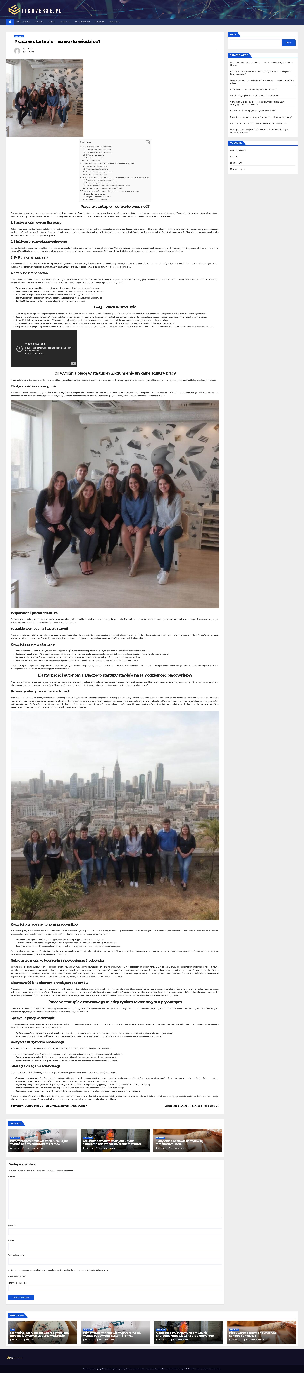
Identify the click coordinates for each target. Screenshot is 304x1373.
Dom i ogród (23, 22)
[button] (146, 142)
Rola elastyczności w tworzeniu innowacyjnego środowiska (108, 185)
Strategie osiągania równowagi (97, 199)
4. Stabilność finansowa (95, 158)
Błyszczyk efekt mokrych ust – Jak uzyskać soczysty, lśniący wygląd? (50, 1106)
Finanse (39, 22)
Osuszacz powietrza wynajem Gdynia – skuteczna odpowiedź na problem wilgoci (112, 1142)
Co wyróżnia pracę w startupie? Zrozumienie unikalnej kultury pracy (108, 163)
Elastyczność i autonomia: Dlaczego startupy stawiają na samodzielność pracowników (115, 177)
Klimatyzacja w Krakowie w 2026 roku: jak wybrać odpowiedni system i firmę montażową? (39, 1144)
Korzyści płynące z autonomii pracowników (102, 183)
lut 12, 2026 (163, 1340)
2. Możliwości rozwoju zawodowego (99, 152)
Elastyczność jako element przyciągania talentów (104, 188)
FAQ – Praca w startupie (91, 161)
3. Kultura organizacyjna (95, 155)
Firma (52, 22)
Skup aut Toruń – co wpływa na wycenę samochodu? (253, 111)
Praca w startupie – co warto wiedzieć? (97, 147)
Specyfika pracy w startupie (96, 194)
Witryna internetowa (16, 1255)
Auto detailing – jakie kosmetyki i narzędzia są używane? (255, 96)
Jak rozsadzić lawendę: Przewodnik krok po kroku (191, 1106)
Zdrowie (99, 22)
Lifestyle (65, 22)
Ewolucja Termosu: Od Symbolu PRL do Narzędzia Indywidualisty (258, 123)
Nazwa (11, 1226)
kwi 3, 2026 (90, 1340)
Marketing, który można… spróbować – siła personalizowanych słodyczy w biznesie (39, 1334)
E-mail (11, 1240)
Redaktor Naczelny (33, 1148)
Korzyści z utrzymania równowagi (98, 197)
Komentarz (13, 1176)
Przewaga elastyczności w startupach (100, 180)
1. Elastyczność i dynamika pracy (98, 149)
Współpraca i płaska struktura (97, 169)
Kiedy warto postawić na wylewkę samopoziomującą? (179, 1142)
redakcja (29, 49)
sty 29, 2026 (236, 1340)
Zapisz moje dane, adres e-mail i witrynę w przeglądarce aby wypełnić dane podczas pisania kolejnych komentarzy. (59, 1270)
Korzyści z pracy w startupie (96, 174)
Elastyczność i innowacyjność (97, 166)
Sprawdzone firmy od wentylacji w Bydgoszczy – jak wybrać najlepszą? (261, 117)
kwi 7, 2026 (16, 1340)
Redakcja (115, 22)
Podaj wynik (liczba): (17, 1276)
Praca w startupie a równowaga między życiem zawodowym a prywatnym (110, 191)
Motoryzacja (82, 22)
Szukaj (233, 34)
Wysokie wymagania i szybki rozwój (99, 172)
